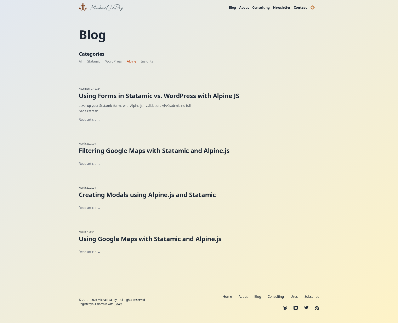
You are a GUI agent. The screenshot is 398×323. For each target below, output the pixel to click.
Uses (294, 296)
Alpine (131, 61)
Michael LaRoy (107, 300)
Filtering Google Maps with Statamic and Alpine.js (154, 150)
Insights (147, 61)
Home (227, 296)
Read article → (89, 119)
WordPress (113, 61)
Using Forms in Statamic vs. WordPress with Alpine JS (159, 96)
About (244, 7)
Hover (118, 304)
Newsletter (281, 7)
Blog (232, 7)
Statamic (93, 61)
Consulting (261, 7)
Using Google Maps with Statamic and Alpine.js (150, 239)
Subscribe (312, 296)
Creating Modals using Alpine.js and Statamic (147, 194)
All (80, 61)
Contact (300, 7)
